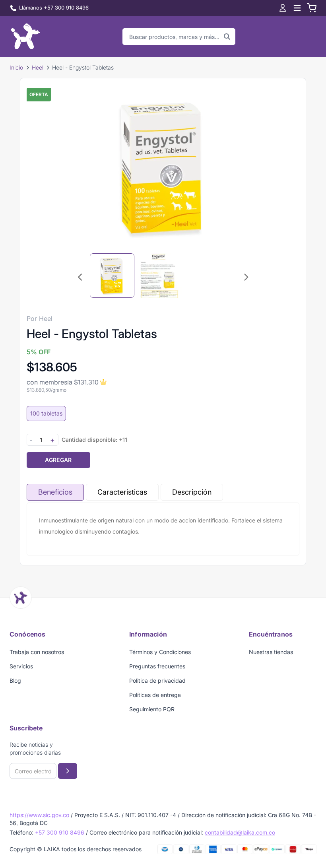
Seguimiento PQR (152, 709)
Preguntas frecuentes (157, 666)
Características (122, 492)
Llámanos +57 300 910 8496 (54, 7)
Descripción (192, 492)
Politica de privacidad (157, 680)
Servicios (21, 666)
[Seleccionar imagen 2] (160, 275)
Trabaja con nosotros (37, 651)
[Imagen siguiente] (245, 277)
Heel (37, 67)
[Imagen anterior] (80, 277)
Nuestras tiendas (271, 651)
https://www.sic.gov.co (39, 815)
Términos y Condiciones (160, 651)
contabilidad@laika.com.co (240, 832)
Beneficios (55, 492)
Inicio (16, 67)
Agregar (58, 459)
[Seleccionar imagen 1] (112, 275)
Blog (15, 680)
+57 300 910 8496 (59, 832)
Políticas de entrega (155, 694)
